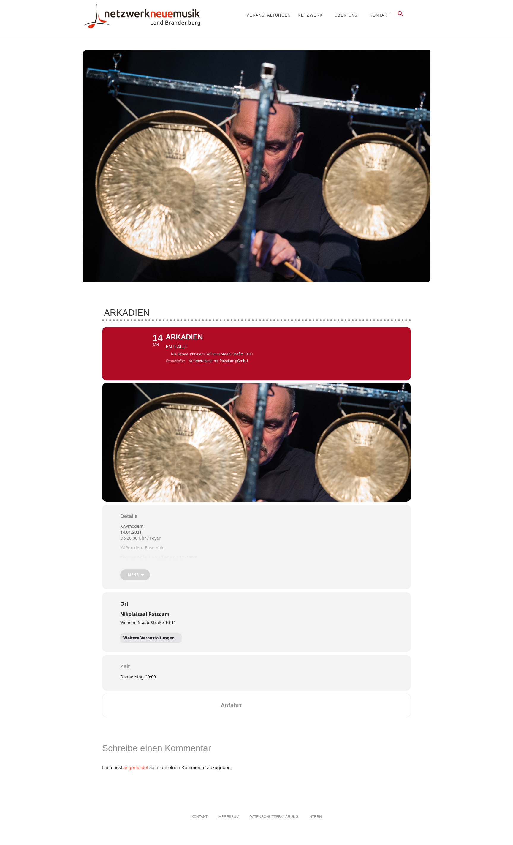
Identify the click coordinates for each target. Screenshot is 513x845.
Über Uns (346, 15)
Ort (124, 603)
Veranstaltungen (268, 15)
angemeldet (135, 767)
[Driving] (261, 705)
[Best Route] (250, 705)
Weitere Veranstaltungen (149, 638)
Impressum (228, 816)
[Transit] (273, 705)
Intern (315, 816)
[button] (400, 15)
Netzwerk (310, 15)
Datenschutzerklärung (273, 816)
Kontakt (380, 15)
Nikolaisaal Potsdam (145, 614)
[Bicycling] (296, 705)
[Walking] (284, 705)
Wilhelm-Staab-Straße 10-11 (148, 622)
